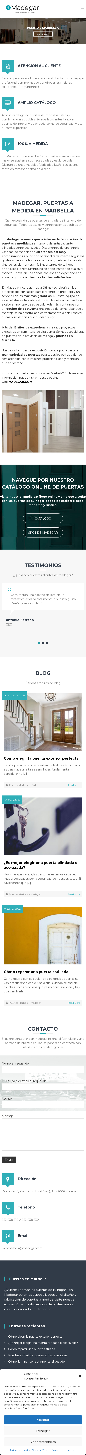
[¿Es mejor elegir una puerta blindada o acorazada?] (43, 826)
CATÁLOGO (43, 518)
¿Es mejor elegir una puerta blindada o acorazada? (40, 865)
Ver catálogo (43, 34)
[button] (80, 1376)
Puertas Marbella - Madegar (25, 785)
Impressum (70, 1450)
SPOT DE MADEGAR (43, 532)
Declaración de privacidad (46, 1450)
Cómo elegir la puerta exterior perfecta (41, 758)
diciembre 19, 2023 (14, 695)
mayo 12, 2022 (12, 908)
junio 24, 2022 (12, 799)
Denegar (43, 1431)
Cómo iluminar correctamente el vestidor (37, 1361)
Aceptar (43, 1420)
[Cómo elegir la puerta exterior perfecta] (43, 722)
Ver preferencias (43, 1442)
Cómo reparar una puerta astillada (36, 972)
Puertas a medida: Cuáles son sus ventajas (37, 1355)
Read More (74, 785)
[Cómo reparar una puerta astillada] (43, 935)
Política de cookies (19, 1450)
